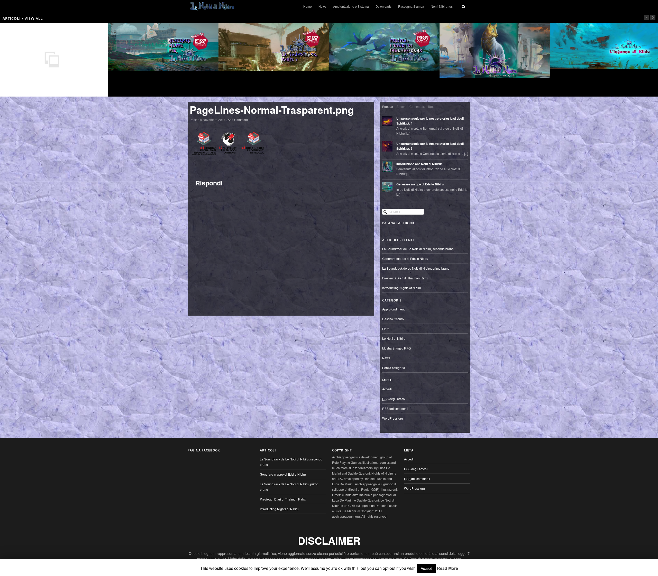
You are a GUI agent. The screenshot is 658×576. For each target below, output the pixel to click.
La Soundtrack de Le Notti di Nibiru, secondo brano (418, 249)
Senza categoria (393, 367)
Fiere (385, 328)
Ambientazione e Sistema (351, 6)
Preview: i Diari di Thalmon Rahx (405, 278)
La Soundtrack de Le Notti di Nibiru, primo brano (416, 268)
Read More (447, 568)
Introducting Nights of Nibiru (401, 288)
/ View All (32, 18)
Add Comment (238, 119)
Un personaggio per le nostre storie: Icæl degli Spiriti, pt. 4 (430, 121)
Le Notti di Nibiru (394, 338)
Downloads (383, 6)
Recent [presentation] (401, 106)
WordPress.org (392, 418)
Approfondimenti (393, 309)
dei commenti (395, 408)
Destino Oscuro (393, 319)
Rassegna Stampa (411, 6)
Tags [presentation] (431, 106)
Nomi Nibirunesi (442, 6)
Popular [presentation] (387, 106)
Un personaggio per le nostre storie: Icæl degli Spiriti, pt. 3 (430, 146)
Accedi (387, 389)
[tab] (387, 106)
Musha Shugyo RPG (396, 348)
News (322, 6)
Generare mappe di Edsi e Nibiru (420, 184)
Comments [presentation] (417, 106)
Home (307, 6)
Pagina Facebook (398, 223)
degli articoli (394, 398)
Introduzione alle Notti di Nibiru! (419, 164)
